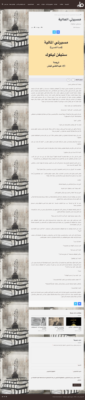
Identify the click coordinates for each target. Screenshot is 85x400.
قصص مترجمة (65, 15)
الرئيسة (67, 4)
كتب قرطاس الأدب (20, 4)
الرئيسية (78, 15)
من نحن (6, 4)
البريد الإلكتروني (77, 371)
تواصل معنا (12, 4)
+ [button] (68, 80)
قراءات (55, 4)
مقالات (61, 4)
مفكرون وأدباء (49, 4)
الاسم (79, 365)
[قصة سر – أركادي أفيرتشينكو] (56, 321)
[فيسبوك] (58, 32)
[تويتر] (54, 32)
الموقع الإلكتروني (51, 371)
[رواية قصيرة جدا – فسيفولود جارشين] (38, 321)
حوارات (43, 4)
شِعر (38, 4)
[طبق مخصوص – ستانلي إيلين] (73, 321)
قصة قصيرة (31, 4)
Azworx (60, 397)
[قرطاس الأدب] (80, 4)
